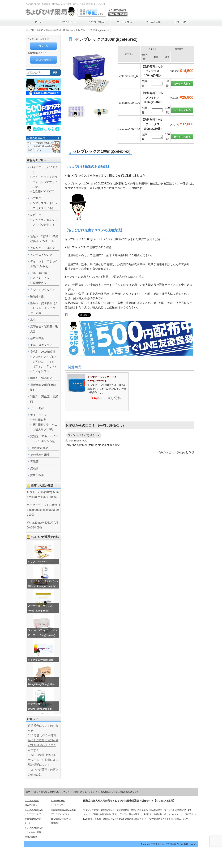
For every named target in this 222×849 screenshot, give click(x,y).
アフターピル (40, 278)
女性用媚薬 (39, 419)
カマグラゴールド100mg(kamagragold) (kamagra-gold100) (43, 509)
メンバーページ (58, 800)
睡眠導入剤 (37, 296)
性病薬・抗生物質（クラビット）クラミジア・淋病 (44, 308)
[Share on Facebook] (66, 315)
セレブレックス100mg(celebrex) (93, 30)
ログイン (43, 46)
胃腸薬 (34, 461)
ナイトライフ (38, 414)
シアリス (35, 198)
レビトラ (35, 214)
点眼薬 (34, 468)
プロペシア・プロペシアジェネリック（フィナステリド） (44, 361)
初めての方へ (31, 805)
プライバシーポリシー (61, 814)
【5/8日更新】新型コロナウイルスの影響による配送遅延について (43, 759)
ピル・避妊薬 (38, 273)
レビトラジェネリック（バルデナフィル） (44, 224)
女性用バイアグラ (43, 191)
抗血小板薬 (37, 475)
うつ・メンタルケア (42, 289)
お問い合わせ (31, 837)
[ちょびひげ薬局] (50, 15)
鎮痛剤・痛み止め (63, 30)
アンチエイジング (41, 254)
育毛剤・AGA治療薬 (43, 351)
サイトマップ (57, 805)
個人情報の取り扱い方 (61, 819)
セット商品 (37, 408)
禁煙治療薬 (37, 338)
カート (28, 823)
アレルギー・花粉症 (42, 247)
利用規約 (55, 823)
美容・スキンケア (41, 344)
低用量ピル (39, 282)
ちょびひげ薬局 (34, 30)
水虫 (33, 319)
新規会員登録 (43, 59)
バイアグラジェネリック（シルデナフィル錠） (44, 181)
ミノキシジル (40, 371)
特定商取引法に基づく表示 (63, 809)
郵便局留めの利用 (33, 819)
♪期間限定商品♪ (40, 448)
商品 (48, 30)
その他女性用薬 (40, 454)
